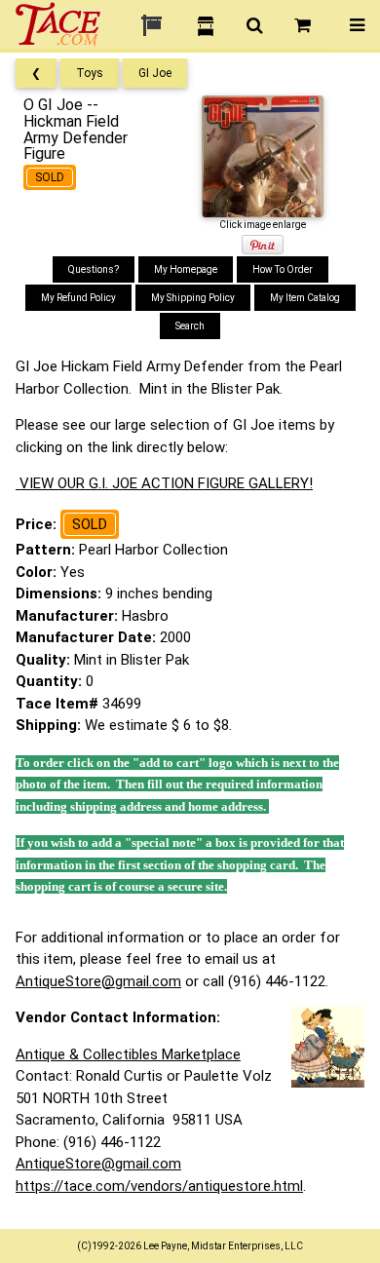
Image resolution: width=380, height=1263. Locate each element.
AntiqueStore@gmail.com (98, 981)
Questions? (93, 269)
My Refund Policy (78, 297)
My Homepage (185, 269)
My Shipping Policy (193, 297)
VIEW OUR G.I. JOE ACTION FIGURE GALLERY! (164, 483)
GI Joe (154, 73)
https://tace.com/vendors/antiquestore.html (159, 1186)
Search (190, 326)
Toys (89, 73)
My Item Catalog (305, 297)
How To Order (282, 269)
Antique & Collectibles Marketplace (128, 1054)
